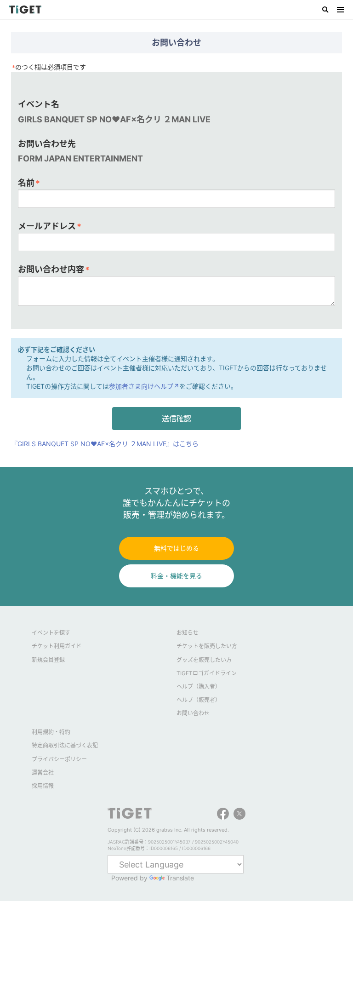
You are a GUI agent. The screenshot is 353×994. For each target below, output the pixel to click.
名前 (29, 183)
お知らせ (187, 632)
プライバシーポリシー (59, 759)
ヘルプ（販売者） (198, 699)
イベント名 (38, 104)
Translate (180, 878)
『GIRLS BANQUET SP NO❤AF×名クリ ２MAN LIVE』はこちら (105, 444)
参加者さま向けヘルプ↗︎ (144, 386)
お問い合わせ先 (47, 144)
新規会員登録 (48, 659)
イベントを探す (51, 632)
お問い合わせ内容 (54, 269)
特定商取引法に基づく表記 (65, 745)
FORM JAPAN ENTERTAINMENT (80, 158)
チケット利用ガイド (56, 646)
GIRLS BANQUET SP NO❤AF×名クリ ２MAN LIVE (114, 119)
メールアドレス (49, 226)
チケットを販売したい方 (206, 646)
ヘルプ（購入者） (198, 686)
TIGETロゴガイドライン (206, 673)
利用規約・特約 (51, 732)
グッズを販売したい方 (204, 659)
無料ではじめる (176, 548)
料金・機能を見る (176, 576)
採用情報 (43, 785)
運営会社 (43, 772)
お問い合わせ (193, 713)
